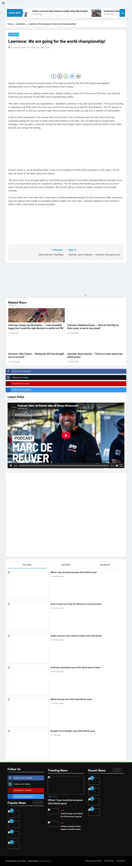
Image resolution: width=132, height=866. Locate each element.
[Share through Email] (78, 76)
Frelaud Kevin (45, 861)
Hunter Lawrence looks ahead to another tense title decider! (42, 11)
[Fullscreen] (121, 465)
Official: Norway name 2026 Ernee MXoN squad (71, 699)
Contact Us (120, 861)
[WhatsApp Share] (66, 76)
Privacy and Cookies (93, 861)
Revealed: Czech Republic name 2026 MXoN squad (72, 731)
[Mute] (117, 465)
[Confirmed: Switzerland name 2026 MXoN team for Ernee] (79, 14)
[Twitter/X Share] (59, 76)
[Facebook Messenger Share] (72, 76)
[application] (66, 435)
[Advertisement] (66, 514)
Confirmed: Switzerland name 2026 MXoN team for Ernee (75, 667)
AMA (62, 810)
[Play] (11, 465)
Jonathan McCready (18, 47)
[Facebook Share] (53, 76)
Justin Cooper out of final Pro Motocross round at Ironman (75, 604)
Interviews (13, 34)
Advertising (109, 861)
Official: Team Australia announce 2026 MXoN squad (73, 572)
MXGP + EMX (52, 796)
